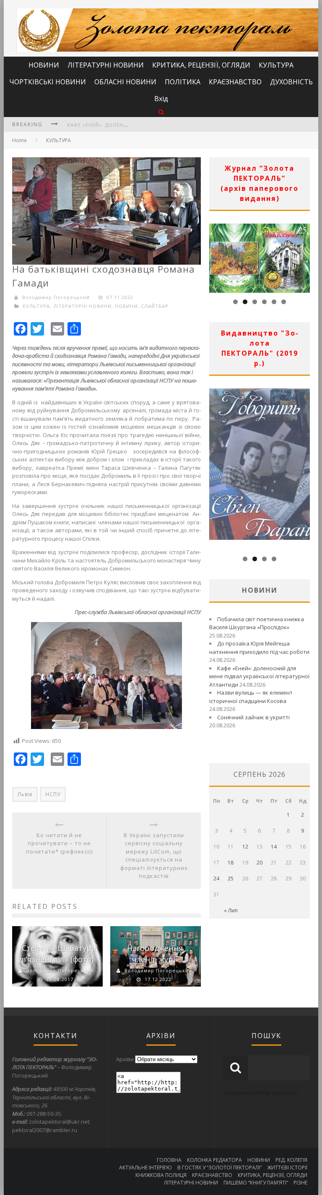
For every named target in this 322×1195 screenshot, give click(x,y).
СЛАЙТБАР (155, 306)
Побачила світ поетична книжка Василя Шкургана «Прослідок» (256, 623)
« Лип (231, 910)
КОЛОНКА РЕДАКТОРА (214, 1160)
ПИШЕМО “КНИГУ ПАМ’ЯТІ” (255, 1182)
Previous (215, 256)
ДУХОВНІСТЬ (291, 81)
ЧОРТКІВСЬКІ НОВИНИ (47, 81)
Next (303, 256)
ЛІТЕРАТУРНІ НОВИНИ (106, 65)
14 (274, 846)
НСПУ (52, 794)
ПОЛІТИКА (182, 81)
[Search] (161, 112)
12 (245, 846)
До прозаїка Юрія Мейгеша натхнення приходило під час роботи (259, 648)
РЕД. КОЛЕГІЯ (291, 1160)
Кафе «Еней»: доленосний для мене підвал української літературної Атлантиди (259, 676)
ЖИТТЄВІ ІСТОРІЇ (287, 1167)
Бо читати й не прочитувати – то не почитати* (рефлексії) (59, 843)
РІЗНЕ (300, 1182)
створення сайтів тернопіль (260, 1092)
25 (231, 878)
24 (216, 878)
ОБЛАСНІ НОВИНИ (125, 81)
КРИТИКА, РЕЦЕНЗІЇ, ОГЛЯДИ (201, 65)
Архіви (125, 1059)
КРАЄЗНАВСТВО (235, 81)
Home (19, 140)
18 (231, 862)
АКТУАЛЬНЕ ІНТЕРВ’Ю (145, 1167)
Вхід (161, 98)
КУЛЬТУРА (276, 65)
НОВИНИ (44, 65)
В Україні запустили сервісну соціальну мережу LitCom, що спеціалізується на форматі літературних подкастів (154, 855)
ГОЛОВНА (169, 1160)
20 (259, 862)
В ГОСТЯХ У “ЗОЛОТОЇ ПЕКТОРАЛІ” (219, 1167)
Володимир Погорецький (56, 297)
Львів (25, 794)
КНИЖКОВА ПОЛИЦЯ (161, 1175)
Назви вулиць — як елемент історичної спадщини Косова (251, 697)
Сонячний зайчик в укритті (253, 717)
